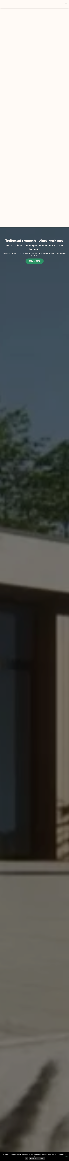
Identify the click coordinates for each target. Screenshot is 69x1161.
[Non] (66, 1156)
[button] (66, 4)
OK (26, 1158)
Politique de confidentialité (37, 1158)
